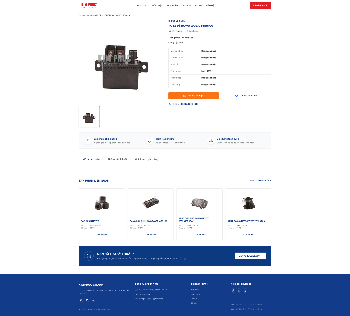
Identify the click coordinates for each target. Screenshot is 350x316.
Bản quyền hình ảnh (238, 309)
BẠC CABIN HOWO (90, 221)
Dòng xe (186, 5)
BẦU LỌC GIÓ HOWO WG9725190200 (246, 221)
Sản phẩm (172, 5)
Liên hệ (210, 5)
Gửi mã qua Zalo (248, 95)
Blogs (198, 5)
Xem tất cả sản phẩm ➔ (260, 180)
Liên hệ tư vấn (260, 5)
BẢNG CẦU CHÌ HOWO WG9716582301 (149, 221)
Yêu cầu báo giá (195, 95)
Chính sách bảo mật (255, 304)
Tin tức (194, 299)
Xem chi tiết (102, 235)
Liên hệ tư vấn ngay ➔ (250, 255)
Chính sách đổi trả (255, 309)
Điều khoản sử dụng (238, 304)
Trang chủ (141, 5)
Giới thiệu (157, 5)
